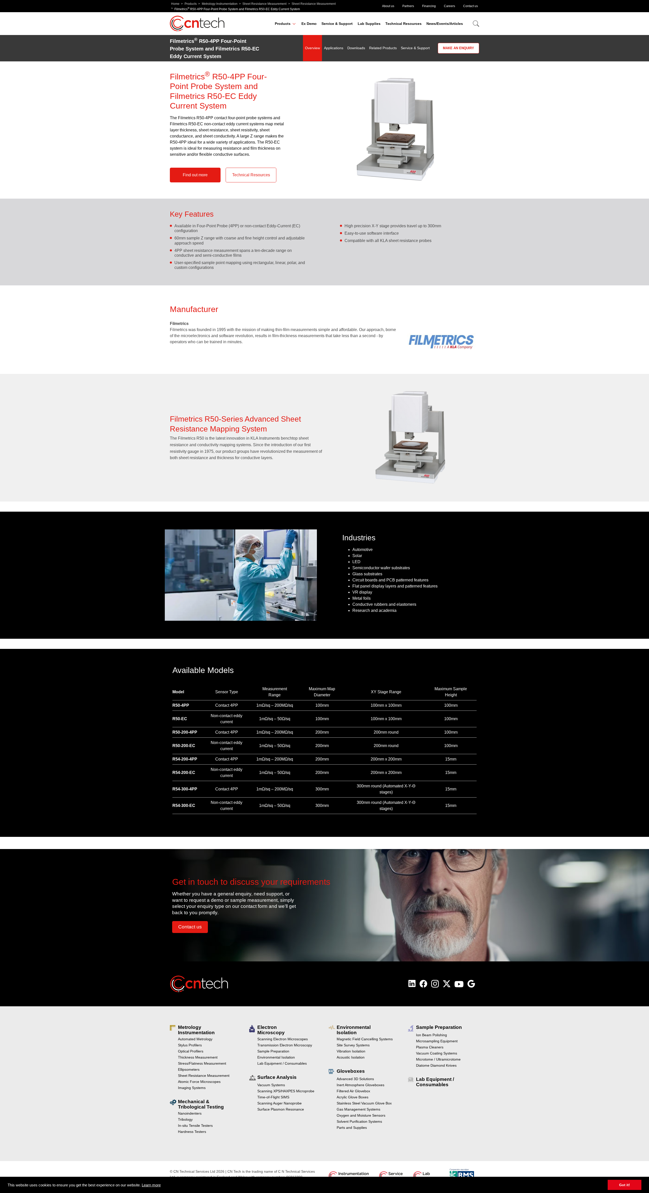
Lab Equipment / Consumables (282, 1063)
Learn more (151, 1185)
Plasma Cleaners (429, 1047)
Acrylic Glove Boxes (352, 1097)
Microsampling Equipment (437, 1041)
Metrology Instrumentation (220, 4)
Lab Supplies (369, 23)
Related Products (383, 48)
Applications (333, 48)
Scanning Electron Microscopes (282, 1039)
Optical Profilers (190, 1051)
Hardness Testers (192, 1132)
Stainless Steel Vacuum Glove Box (364, 1103)
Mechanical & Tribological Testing (201, 1104)
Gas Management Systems (358, 1109)
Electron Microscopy (271, 1030)
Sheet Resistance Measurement (264, 4)
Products (191, 4)
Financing (429, 6)
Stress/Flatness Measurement (202, 1063)
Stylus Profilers (190, 1045)
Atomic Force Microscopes (199, 1082)
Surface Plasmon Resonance (280, 1109)
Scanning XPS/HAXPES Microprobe (285, 1091)
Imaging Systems (192, 1088)
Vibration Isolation (351, 1051)
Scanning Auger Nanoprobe (279, 1103)
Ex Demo (309, 23)
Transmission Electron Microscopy (284, 1045)
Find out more (195, 175)
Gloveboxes (351, 1071)
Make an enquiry (458, 48)
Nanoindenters (190, 1113)
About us (388, 6)
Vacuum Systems (271, 1085)
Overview (312, 48)
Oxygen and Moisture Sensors (361, 1115)
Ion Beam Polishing (431, 1035)
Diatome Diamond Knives (436, 1065)
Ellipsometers (189, 1069)
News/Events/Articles (444, 23)
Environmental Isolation (276, 1057)
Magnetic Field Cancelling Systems (365, 1039)
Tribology (185, 1119)
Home (175, 4)
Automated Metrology (195, 1039)
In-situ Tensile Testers (195, 1125)
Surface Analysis (277, 1077)
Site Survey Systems (353, 1045)
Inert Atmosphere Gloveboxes (360, 1085)
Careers (449, 6)
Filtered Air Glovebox (353, 1091)
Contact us (470, 6)
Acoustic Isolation (351, 1057)
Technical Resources (403, 23)
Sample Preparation (273, 1051)
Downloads (356, 48)
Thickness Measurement (198, 1057)
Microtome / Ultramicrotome (438, 1059)
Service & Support (337, 23)
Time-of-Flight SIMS (273, 1097)
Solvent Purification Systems (359, 1121)
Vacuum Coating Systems (436, 1053)
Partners (408, 6)
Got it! (624, 1185)
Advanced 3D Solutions (355, 1079)
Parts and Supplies (352, 1128)
